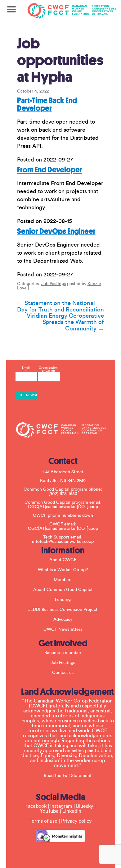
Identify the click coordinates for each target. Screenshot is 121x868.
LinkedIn (71, 811)
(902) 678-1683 (62, 494)
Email (26, 369)
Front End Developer (49, 170)
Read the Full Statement (68, 776)
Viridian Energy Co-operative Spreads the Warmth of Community (65, 322)
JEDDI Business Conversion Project (62, 609)
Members (63, 580)
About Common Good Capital (62, 590)
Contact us (63, 672)
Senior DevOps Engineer (56, 231)
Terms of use (43, 821)
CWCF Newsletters (62, 629)
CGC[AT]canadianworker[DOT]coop (63, 507)
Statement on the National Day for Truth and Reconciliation (60, 306)
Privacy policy (76, 821)
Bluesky (84, 806)
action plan (82, 751)
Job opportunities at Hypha (60, 60)
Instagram (61, 806)
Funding (63, 600)
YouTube (49, 811)
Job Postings (53, 284)
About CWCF (62, 560)
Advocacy (62, 619)
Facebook (36, 806)
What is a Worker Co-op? (63, 570)
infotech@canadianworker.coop (63, 541)
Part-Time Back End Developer (47, 104)
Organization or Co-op (48, 369)
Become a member (62, 653)
